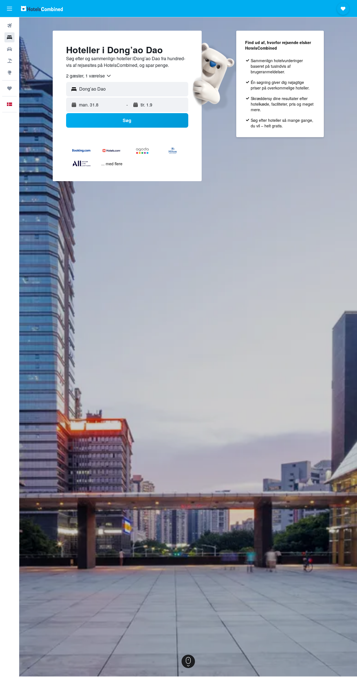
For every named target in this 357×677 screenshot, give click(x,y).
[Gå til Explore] (9, 72)
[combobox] (89, 76)
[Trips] (9, 88)
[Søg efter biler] (9, 49)
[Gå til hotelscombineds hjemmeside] (42, 8)
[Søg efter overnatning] (9, 37)
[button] (9, 9)
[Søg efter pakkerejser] (9, 60)
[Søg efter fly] (9, 25)
